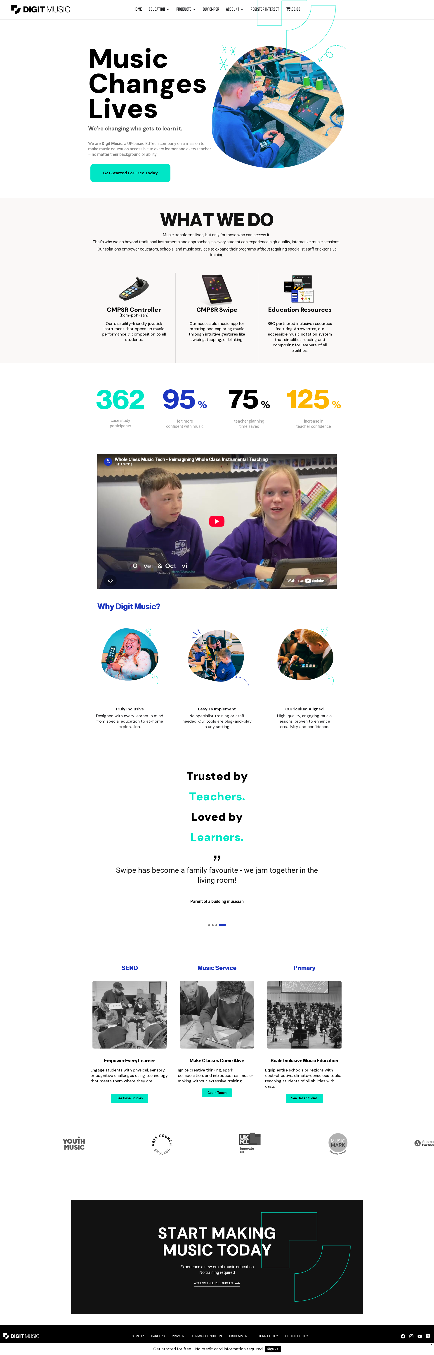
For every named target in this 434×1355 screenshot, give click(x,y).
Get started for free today (130, 173)
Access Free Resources (213, 1283)
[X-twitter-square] (428, 1336)
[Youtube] (419, 1336)
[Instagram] (411, 1336)
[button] (211, 925)
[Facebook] (403, 1336)
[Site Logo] (40, 9)
